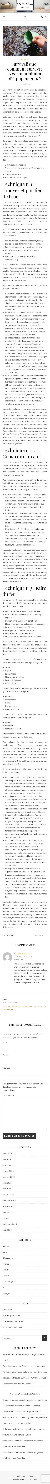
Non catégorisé (9, 1281)
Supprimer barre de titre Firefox (17, 1383)
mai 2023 (7, 1188)
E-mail (6, 1055)
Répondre (18, 959)
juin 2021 (7, 1218)
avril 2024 (7, 1165)
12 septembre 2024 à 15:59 (12, 1002)
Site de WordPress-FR (12, 1327)
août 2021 (7, 1212)
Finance (6, 1264)
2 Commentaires (40, 935)
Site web (6, 1068)
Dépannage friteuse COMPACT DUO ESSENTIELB (24, 1377)
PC (4, 1287)
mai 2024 (7, 1159)
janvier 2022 (8, 1194)
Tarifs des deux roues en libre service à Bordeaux (25, 1372)
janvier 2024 (8, 1171)
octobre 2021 (9, 1206)
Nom (5, 1042)
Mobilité (6, 1269)
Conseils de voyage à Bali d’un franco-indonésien (24, 1366)
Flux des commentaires (13, 1321)
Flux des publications (12, 1315)
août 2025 (7, 1153)
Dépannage (8, 1258)
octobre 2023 (9, 1177)
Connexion (7, 1309)
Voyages (6, 1293)
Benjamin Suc (21, 953)
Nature (6, 1275)
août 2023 (7, 1182)
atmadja (10, 935)
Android (6, 1246)
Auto (5, 1252)
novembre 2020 (10, 1224)
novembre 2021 (10, 1200)
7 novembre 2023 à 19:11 (23, 956)
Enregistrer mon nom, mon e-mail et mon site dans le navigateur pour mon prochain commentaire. (23, 1086)
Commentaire (8, 1095)
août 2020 (7, 1230)
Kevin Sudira (33, 1479)
